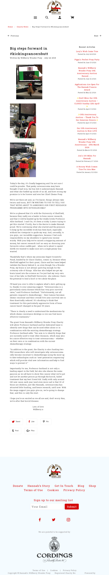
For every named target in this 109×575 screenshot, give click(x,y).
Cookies (53, 490)
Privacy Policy (74, 490)
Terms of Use (33, 490)
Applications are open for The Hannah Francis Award (87, 87)
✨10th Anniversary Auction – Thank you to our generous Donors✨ (87, 117)
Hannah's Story (39, 486)
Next (96, 36)
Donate (18, 486)
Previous (14, 36)
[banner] (54, 7)
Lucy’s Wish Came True (87, 51)
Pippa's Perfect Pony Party (87, 59)
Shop (92, 486)
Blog (81, 486)
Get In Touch (64, 486)
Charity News (22, 27)
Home (10, 27)
